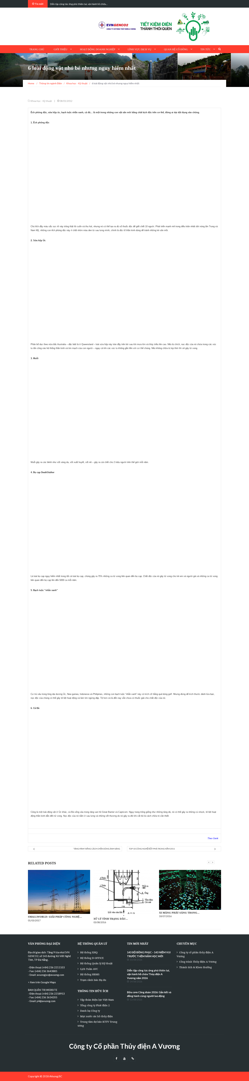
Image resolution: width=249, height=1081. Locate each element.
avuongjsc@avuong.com (50, 974)
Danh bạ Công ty (90, 1010)
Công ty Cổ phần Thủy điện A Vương (124, 1046)
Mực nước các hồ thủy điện (96, 1016)
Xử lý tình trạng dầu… (111, 918)
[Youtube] (124, 1058)
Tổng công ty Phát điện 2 (95, 1005)
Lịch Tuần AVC (89, 969)
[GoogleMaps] (133, 1058)
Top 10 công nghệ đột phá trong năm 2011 (152, 848)
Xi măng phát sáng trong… (179, 912)
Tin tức (205, 49)
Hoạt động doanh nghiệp (97, 49)
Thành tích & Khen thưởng (195, 967)
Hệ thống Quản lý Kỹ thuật (96, 963)
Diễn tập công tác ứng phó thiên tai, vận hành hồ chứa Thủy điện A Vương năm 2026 (148, 974)
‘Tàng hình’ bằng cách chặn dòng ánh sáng (96, 848)
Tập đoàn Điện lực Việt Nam (97, 999)
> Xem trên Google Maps (42, 982)
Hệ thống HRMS (89, 974)
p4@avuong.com (46, 1001)
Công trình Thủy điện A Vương (197, 961)
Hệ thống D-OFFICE (92, 958)
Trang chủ (36, 49)
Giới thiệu (60, 49)
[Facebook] (116, 1058)
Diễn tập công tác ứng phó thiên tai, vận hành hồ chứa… (78, 4)
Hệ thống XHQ (89, 952)
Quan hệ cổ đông (176, 49)
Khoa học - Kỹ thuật (41, 100)
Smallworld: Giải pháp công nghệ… (55, 916)
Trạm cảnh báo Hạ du (93, 980)
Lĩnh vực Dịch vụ (139, 49)
